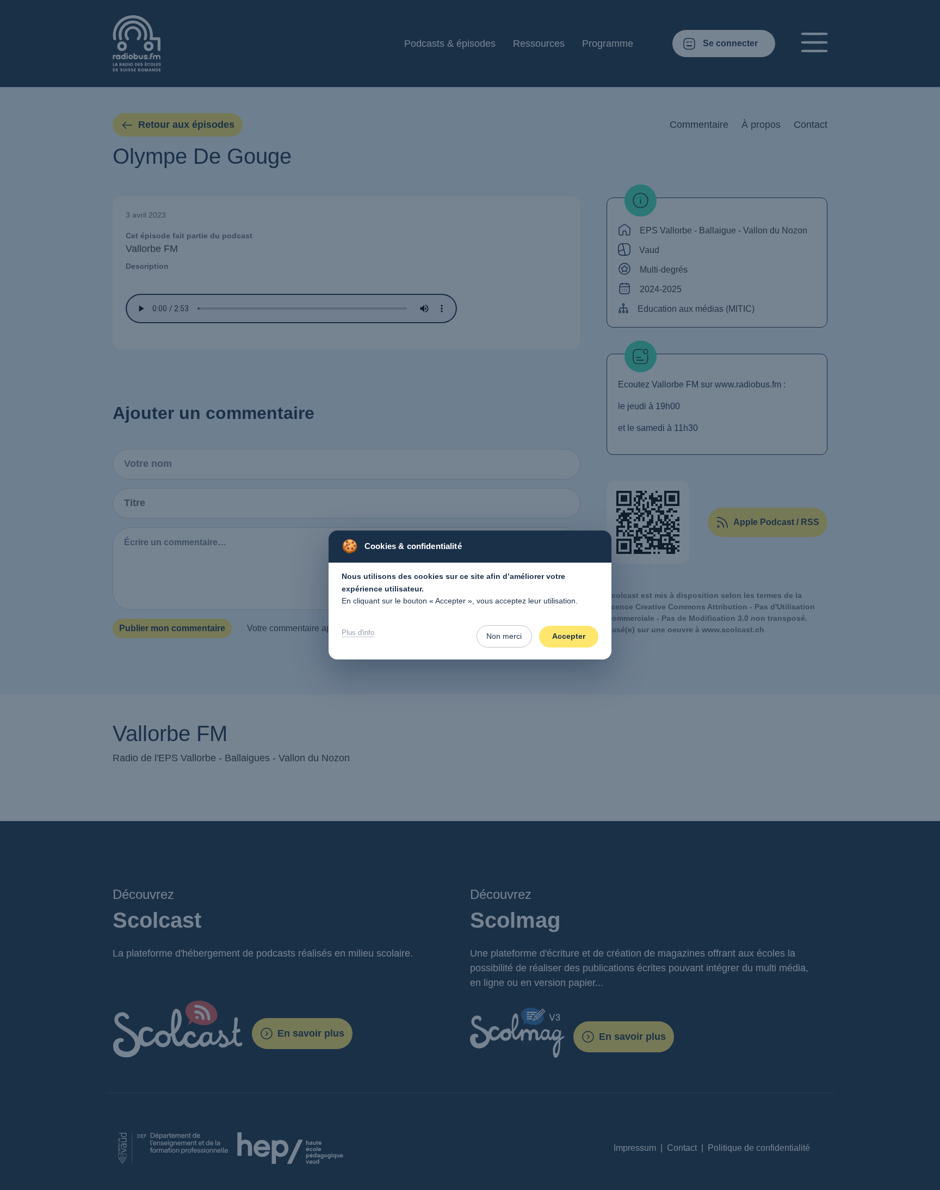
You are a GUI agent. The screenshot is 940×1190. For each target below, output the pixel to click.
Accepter (568, 636)
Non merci (504, 636)
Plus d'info (358, 632)
